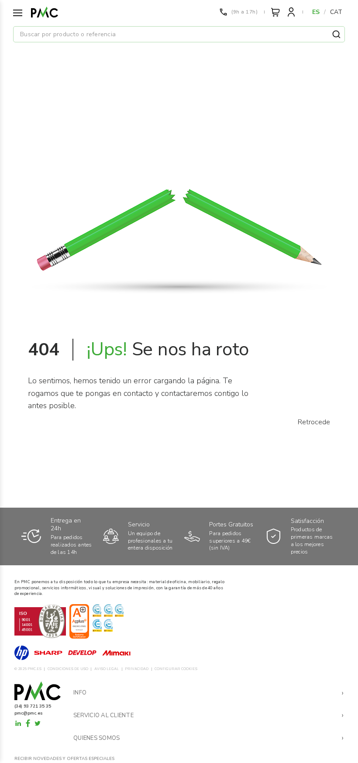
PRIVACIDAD (136, 669)
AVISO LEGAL (106, 669)
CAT (336, 12)
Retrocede (314, 422)
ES (316, 12)
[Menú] (17, 12)
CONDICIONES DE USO (68, 669)
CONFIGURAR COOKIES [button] (176, 669)
